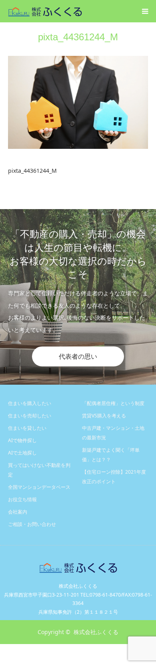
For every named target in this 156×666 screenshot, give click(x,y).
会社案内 (17, 511)
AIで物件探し (22, 440)
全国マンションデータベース (39, 487)
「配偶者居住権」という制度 (113, 403)
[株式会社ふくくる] (82, 11)
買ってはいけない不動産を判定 (39, 470)
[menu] (145, 11)
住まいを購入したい (29, 403)
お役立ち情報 (22, 499)
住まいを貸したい (27, 428)
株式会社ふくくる (96, 632)
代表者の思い (78, 356)
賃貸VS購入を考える (104, 415)
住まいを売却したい (29, 415)
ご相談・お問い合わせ (32, 524)
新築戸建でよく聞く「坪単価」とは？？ (111, 455)
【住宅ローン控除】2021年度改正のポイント (114, 476)
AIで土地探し (22, 452)
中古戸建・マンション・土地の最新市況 (113, 433)
